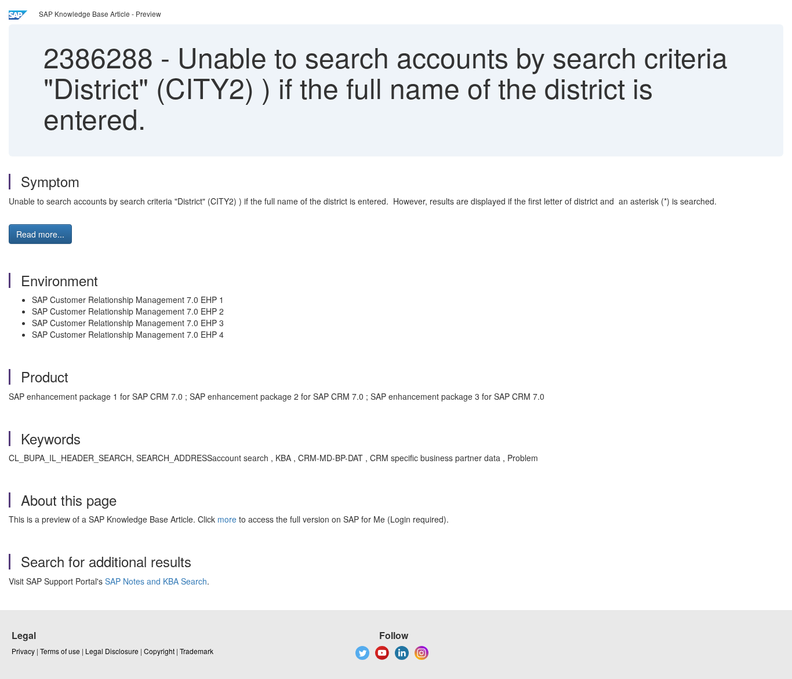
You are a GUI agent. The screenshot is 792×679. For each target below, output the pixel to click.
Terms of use (60, 651)
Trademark (196, 651)
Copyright (159, 651)
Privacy (23, 651)
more (227, 519)
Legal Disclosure (112, 651)
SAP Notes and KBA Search (156, 581)
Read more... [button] (40, 234)
